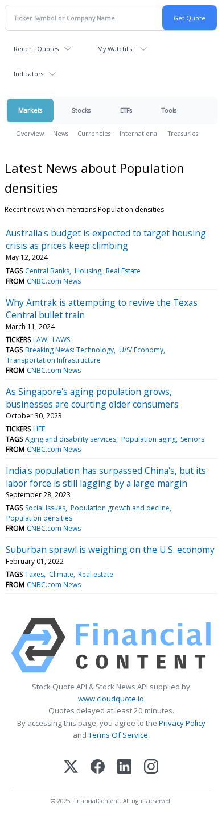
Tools (169, 110)
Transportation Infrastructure (53, 360)
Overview (30, 133)
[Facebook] (97, 767)
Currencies (93, 133)
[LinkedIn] (124, 767)
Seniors (192, 439)
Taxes (34, 574)
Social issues (45, 508)
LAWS (61, 339)
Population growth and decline (120, 508)
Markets (30, 110)
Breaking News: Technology (69, 350)
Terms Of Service (118, 735)
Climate (61, 574)
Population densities (39, 518)
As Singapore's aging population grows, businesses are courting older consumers (92, 397)
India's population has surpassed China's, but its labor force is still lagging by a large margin (106, 476)
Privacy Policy (182, 723)
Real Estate (123, 271)
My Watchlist (115, 48)
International (139, 133)
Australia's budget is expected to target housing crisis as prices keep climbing (106, 239)
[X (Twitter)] (71, 767)
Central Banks (47, 271)
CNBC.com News (54, 281)
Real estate (95, 574)
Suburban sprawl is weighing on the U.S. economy (110, 549)
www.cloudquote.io (111, 698)
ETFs (126, 110)
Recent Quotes (36, 48)
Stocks (81, 110)
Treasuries (183, 133)
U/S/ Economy (141, 350)
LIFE (39, 429)
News (60, 133)
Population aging (148, 439)
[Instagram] (151, 767)
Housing (88, 271)
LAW (40, 339)
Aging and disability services (70, 439)
